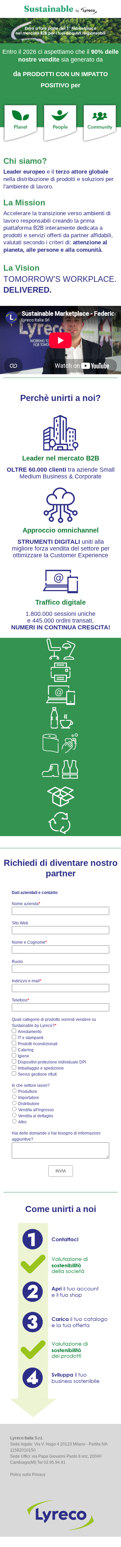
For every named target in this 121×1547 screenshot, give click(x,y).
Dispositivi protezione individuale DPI (52, 1062)
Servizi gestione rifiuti (37, 1074)
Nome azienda (26, 903)
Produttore (27, 1091)
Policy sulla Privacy (27, 1474)
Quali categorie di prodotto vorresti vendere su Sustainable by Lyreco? (54, 1022)
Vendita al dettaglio (35, 1116)
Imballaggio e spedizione (41, 1068)
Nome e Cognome (29, 942)
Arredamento (30, 1031)
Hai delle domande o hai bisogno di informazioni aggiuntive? (56, 1136)
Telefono (20, 1000)
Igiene (23, 1056)
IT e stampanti (30, 1037)
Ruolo (17, 961)
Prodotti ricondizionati (37, 1043)
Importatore (28, 1097)
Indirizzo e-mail (26, 981)
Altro (22, 1122)
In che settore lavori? (31, 1085)
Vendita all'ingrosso (36, 1109)
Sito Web (20, 923)
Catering (26, 1050)
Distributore (28, 1103)
